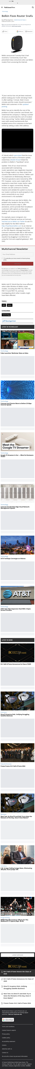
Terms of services (22, 268)
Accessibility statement (8, 1041)
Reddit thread (15, 160)
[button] (2, 7)
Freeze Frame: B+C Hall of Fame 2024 (17, 1003)
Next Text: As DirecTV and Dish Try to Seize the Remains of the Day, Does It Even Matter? (17, 996)
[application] (17, 139)
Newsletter (30, 31)
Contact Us (5, 1052)
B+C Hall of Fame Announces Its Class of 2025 (18, 980)
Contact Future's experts (9, 1030)
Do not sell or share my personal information (15, 1056)
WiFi (4, 305)
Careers (4, 1045)
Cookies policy (6, 1037)
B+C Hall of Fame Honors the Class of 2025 (17, 973)
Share (6, 31)
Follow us (21, 31)
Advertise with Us (7, 1049)
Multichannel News (19, 20)
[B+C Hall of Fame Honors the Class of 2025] (17, 967)
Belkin (10, 305)
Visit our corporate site (15, 1014)
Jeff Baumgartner (8, 20)
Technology (5, 11)
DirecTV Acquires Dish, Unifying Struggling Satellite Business (15, 987)
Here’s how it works (16, 26)
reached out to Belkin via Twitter (13, 221)
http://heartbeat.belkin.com (11, 226)
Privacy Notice (24, 270)
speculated (18, 155)
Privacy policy (6, 1034)
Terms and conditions (8, 1026)
